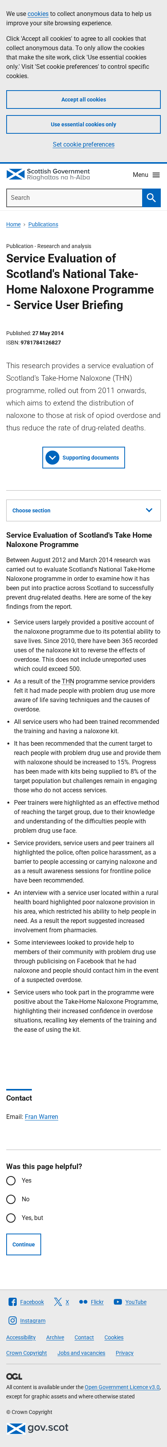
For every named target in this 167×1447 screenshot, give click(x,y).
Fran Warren (41, 1116)
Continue (23, 1244)
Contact (84, 1337)
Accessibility (21, 1337)
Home (13, 224)
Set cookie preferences (84, 144)
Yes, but (32, 1218)
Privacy (125, 1353)
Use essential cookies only (83, 124)
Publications (43, 224)
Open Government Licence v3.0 (122, 1387)
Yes (26, 1180)
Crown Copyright (26, 1353)
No (26, 1199)
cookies (38, 13)
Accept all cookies (83, 99)
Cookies (114, 1337)
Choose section (31, 510)
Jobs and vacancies (81, 1353)
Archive (55, 1337)
